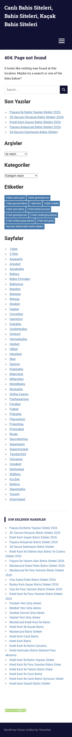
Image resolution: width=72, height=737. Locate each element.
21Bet (14, 254)
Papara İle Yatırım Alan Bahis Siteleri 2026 (36, 561)
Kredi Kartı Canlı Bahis (23, 636)
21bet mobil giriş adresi (43, 215)
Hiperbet (16, 354)
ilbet (13, 359)
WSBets (15, 474)
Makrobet (16, 374)
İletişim (15, 364)
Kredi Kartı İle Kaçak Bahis (26, 627)
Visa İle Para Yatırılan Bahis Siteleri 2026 (35, 589)
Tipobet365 (18, 454)
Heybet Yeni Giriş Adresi (24, 617)
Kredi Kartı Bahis (20, 641)
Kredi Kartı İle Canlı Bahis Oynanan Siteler (36, 678)
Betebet (15, 289)
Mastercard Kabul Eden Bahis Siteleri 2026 (37, 565)
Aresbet (15, 264)
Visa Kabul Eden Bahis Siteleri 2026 (32, 579)
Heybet (15, 344)
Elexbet (15, 304)
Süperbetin (17, 444)
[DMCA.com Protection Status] (15, 711)
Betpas (15, 299)
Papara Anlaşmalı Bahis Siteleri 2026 (35, 127)
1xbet (14, 249)
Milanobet (17, 379)
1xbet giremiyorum (38, 197)
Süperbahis (17, 489)
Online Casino (19, 394)
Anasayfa (16, 259)
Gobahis (15, 324)
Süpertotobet (19, 449)
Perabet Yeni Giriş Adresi (25, 603)
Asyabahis (17, 269)
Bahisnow (16, 284)
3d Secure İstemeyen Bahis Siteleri (34, 132)
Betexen (15, 294)
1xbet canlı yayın (15, 197)
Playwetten (17, 419)
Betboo (15, 484)
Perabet (15, 404)
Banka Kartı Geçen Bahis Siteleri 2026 (34, 584)
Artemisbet (17, 499)
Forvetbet (16, 314)
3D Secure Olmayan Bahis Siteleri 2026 (37, 117)
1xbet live (35, 203)
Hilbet (14, 349)
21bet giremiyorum (16, 215)
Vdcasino (16, 459)
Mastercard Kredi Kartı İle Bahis (29, 622)
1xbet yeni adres (15, 209)
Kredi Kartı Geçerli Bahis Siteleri (29, 683)
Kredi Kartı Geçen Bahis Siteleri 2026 (35, 122)
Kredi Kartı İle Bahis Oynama (28, 646)
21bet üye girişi (45, 220)
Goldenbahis (18, 329)
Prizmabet (17, 429)
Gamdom (16, 319)
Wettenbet (17, 469)
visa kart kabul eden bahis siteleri (24, 226)
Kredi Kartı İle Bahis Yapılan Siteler (31, 660)
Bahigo (14, 274)
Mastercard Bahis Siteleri (25, 631)
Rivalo (14, 434)
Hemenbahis (18, 339)
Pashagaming (19, 399)
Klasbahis (16, 369)
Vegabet (15, 464)
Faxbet (14, 309)
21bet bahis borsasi (38, 209)
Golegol (15, 334)
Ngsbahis (16, 389)
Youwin (15, 494)
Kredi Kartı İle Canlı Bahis (25, 674)
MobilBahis (17, 384)
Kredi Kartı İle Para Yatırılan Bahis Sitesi (35, 664)
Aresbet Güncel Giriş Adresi (26, 613)
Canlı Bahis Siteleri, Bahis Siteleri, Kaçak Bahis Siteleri (30, 16)
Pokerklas (17, 424)
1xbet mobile (51, 203)
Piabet (14, 409)
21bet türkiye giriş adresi (20, 220)
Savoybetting (19, 439)
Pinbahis (16, 414)
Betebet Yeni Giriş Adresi (25, 608)
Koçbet (15, 479)
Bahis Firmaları (20, 279)
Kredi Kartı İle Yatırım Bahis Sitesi (31, 669)
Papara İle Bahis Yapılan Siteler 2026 (35, 112)
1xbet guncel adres (16, 203)
